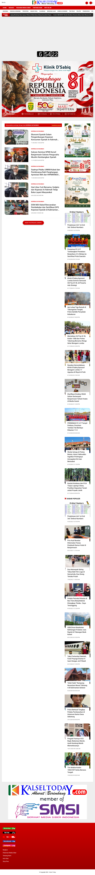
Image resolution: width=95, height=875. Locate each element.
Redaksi (11, 7)
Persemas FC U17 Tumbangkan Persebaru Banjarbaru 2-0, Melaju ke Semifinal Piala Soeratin (76, 252)
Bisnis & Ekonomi (62, 11)
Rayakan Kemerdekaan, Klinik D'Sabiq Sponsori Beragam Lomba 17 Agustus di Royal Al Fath (76, 368)
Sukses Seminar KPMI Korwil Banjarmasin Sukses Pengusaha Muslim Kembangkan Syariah (45, 154)
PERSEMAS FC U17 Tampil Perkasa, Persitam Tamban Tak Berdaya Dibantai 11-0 (77, 426)
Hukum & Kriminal (15, 11)
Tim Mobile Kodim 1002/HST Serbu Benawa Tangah (76, 770)
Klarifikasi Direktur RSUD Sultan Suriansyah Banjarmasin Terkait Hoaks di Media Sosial (77, 397)
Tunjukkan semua (56, 125)
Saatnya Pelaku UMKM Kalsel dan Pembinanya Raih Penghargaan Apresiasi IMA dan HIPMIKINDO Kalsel (45, 172)
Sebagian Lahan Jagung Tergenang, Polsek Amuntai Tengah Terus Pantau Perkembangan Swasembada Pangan (35, 14)
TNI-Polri (72, 11)
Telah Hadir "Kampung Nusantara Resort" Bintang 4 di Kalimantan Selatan (77, 685)
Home (4, 7)
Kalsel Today (52, 872)
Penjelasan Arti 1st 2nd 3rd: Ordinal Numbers (76, 226)
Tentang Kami (37, 7)
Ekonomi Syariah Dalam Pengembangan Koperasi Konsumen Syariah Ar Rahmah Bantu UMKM (44, 137)
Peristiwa (25, 11)
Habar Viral (34, 11)
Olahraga (42, 11)
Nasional (5, 11)
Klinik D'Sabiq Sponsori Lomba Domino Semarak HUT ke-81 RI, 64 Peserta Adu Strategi (76, 281)
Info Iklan (47, 7)
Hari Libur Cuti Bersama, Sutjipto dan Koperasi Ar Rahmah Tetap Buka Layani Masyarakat (45, 189)
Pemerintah (86, 11)
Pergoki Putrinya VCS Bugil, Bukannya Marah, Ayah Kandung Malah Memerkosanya (76, 742)
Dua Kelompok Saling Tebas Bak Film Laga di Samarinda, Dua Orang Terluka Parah (76, 572)
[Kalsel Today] (47, 4)
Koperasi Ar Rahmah (37, 131)
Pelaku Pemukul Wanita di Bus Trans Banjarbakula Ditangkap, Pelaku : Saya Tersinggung (77, 601)
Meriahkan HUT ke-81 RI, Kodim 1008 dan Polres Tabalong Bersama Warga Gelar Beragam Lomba (77, 339)
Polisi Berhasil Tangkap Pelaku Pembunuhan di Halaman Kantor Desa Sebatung (76, 713)
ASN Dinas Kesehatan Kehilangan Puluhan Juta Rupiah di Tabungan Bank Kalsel (76, 630)
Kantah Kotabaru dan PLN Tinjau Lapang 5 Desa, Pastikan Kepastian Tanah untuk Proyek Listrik (77, 486)
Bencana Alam (51, 11)
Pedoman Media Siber (23, 7)
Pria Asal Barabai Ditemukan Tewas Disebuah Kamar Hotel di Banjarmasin (76, 543)
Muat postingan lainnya (33, 222)
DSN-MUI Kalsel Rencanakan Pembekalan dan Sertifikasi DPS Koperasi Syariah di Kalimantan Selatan (45, 207)
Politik (79, 11)
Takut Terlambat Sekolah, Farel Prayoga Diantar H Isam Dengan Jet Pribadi (76, 658)
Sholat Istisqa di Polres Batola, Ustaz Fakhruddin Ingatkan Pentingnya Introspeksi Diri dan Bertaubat (76, 456)
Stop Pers (6, 861)
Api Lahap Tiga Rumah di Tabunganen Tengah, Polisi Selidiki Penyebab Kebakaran (76, 310)
